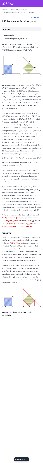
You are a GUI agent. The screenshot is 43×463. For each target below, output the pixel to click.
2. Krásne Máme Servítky (15, 12)
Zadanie (8, 29)
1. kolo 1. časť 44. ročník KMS (18, 9)
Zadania (4, 9)
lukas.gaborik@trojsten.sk (18, 39)
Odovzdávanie (20, 459)
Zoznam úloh (34, 17)
